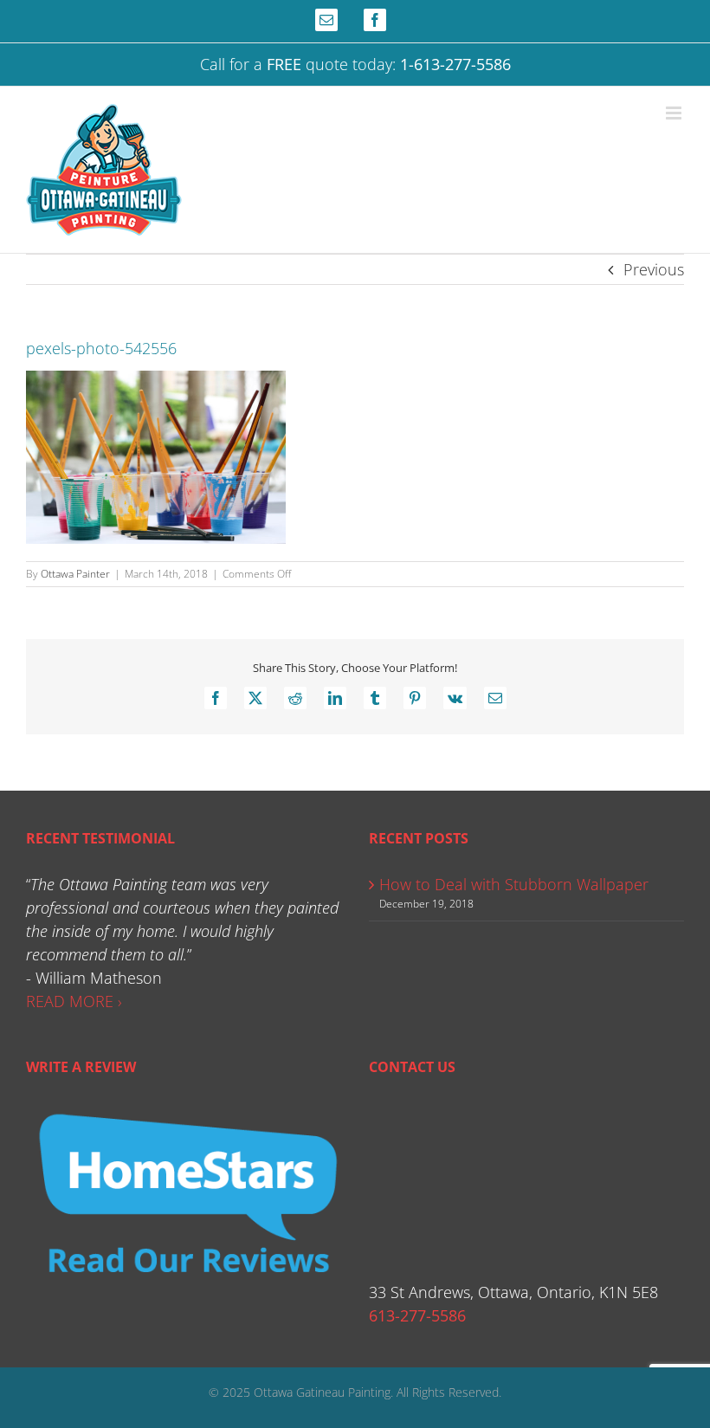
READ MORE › (74, 1001)
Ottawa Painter (75, 573)
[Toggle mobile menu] (675, 113)
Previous (653, 269)
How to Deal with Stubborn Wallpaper (514, 884)
